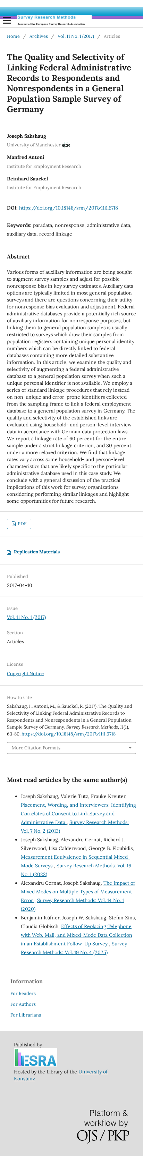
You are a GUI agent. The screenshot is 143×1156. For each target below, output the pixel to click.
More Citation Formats (36, 748)
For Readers (23, 993)
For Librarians (25, 1015)
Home (13, 36)
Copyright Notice (25, 674)
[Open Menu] (7, 20)
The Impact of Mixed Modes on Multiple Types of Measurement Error (78, 891)
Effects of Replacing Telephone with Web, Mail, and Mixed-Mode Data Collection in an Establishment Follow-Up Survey (76, 935)
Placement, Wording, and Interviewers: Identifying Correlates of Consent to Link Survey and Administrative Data (78, 813)
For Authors (23, 1004)
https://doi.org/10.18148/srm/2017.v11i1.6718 (68, 208)
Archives (39, 36)
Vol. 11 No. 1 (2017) (76, 36)
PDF (21, 524)
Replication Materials (37, 552)
